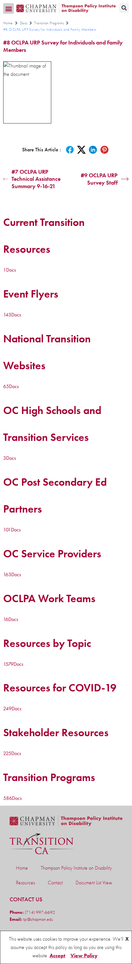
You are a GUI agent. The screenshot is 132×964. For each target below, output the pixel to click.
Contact (55, 882)
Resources (25, 882)
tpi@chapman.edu (37, 919)
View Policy (83, 955)
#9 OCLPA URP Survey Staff (99, 179)
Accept (57, 955)
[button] (8, 8)
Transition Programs (49, 23)
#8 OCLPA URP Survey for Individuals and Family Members (63, 46)
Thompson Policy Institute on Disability (76, 867)
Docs (24, 23)
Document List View (94, 882)
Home (8, 23)
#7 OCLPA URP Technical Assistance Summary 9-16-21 (36, 179)
